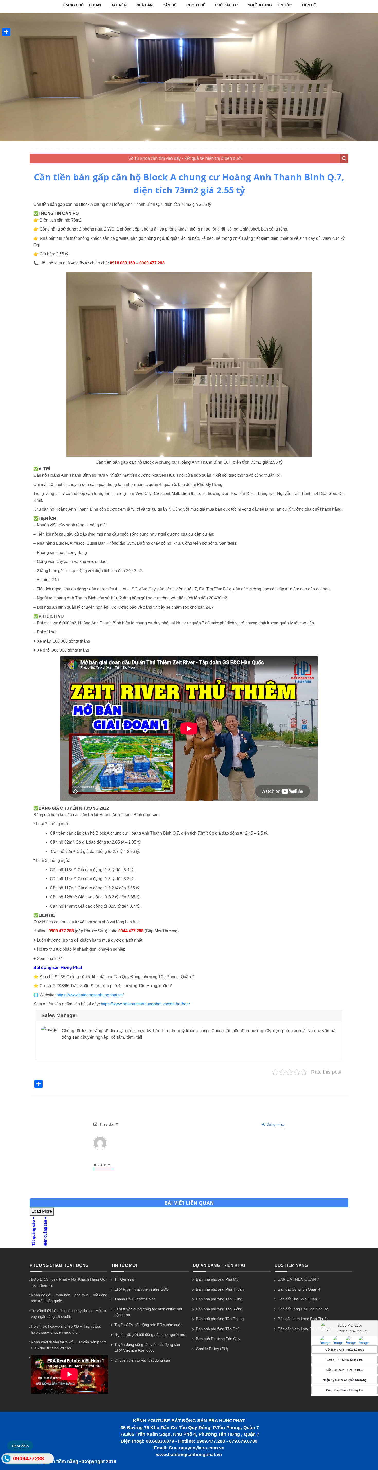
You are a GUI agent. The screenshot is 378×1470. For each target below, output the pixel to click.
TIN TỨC (284, 5)
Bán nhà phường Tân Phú (217, 1329)
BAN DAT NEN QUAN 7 (298, 1279)
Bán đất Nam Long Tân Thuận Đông (308, 1329)
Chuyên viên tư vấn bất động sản (142, 1360)
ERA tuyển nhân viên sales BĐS (141, 1289)
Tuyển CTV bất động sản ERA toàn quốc (148, 1325)
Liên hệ (309, 5)
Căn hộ (170, 5)
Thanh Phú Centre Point (134, 1299)
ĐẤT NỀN (119, 5)
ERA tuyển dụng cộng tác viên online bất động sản (148, 1312)
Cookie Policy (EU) (212, 1349)
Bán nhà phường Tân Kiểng (219, 1309)
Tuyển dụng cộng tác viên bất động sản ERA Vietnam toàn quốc (147, 1347)
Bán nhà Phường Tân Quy (218, 1338)
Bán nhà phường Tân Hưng (219, 1299)
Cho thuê (195, 5)
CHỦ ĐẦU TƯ (226, 5)
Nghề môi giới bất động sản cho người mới (150, 1334)
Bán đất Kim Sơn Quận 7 (299, 1299)
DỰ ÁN (95, 5)
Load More (42, 1211)
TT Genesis (124, 1279)
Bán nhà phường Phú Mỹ (217, 1279)
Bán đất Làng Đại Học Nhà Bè (303, 1309)
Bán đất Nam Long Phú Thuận (303, 1319)
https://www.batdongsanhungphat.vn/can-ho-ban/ (145, 1004)
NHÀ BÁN (144, 5)
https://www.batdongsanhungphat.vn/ (90, 995)
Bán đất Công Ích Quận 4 (299, 1289)
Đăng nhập (275, 1124)
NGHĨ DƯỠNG (260, 5)
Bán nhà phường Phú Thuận (220, 1289)
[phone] (6, 1459)
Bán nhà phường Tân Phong (220, 1319)
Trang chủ (73, 5)
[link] (189, 455)
